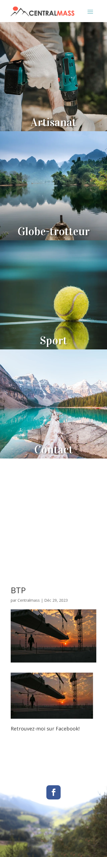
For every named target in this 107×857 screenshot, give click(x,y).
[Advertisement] (53, 514)
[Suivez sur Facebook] (53, 792)
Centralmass (29, 600)
